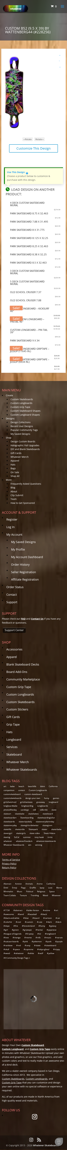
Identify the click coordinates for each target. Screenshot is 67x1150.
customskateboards (12, 798)
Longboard (13, 739)
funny (46, 798)
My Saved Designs (20, 433)
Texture (23, 895)
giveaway (40, 802)
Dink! (6, 887)
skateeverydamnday (45, 821)
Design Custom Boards (23, 441)
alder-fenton (33, 910)
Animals (29, 883)
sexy (28, 945)
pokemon (37, 941)
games (56, 798)
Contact (11, 594)
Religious (41, 891)
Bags (13, 468)
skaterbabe (56, 829)
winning (38, 844)
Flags (23, 887)
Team (14, 499)
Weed (45, 895)
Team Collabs (10, 895)
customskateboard (12, 794)
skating (7, 837)
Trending (35, 895)
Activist (18, 883)
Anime (40, 883)
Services (12, 747)
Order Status (15, 587)
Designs (10, 418)
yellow (51, 953)
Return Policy (9, 867)
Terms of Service (11, 859)
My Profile (18, 549)
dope (7, 925)
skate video (35, 833)
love (7, 937)
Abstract (7, 883)
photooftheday (10, 809)
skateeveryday (10, 825)
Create (9, 395)
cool (19, 922)
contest (21, 790)
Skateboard (14, 754)
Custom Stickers (17, 709)
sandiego (25, 809)
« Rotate (28, 139)
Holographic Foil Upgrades (25, 445)
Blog (13, 487)
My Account (14, 534)
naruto (60, 937)
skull (7, 949)
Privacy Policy (9, 863)
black (44, 914)
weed (7, 953)
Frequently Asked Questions (26, 483)
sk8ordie (44, 809)
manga (17, 937)
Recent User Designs (22, 426)
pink (26, 941)
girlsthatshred (10, 802)
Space (52, 891)
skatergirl (8, 833)
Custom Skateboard (32, 1045)
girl (6, 929)
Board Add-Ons (16, 672)
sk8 (34, 809)
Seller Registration (23, 572)
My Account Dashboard (27, 557)
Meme (59, 887)
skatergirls (21, 833)
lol (40, 933)
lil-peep (30, 933)
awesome (9, 914)
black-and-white (12, 918)
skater (44, 829)
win (29, 844)
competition (9, 790)
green (16, 929)
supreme (29, 949)
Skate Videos (49, 833)
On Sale (15, 472)
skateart (7, 813)
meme (29, 937)
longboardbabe (10, 805)
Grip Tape (13, 724)
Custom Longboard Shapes (25, 414)
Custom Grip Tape (20, 407)
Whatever (56, 895)
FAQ (23, 618)
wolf (41, 953)
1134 (7, 910)
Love (50, 887)
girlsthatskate (26, 802)
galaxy (53, 925)
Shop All (15, 476)
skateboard (48, 813)
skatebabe (19, 813)
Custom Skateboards (22, 399)
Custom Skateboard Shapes (25, 410)
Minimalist (8, 891)
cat (58, 918)
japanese (52, 929)
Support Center (14, 630)
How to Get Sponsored (23, 502)
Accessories (14, 649)
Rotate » (39, 139)
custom (29, 922)
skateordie (20, 829)
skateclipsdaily (25, 821)
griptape (28, 929)
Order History (20, 564)
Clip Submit (17, 495)
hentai (40, 929)
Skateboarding (27, 817)
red (19, 945)
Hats (13, 464)
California (53, 786)
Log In (10, 527)
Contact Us (37, 618)
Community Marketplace (23, 679)
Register (11, 519)
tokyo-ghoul (44, 949)
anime (47, 910)
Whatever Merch (20, 456)
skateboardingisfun (46, 817)
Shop (8, 437)
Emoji (14, 887)
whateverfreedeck (24, 841)
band (21, 914)
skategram (47, 825)
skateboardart (10, 817)
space (17, 949)
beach (21, 786)
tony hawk (39, 837)
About (14, 491)
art (5, 786)
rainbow (8, 945)
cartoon (48, 918)
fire (16, 925)
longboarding (27, 805)
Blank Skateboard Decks (22, 664)
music (48, 937)
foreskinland (29, 925)
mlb (38, 937)
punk (49, 941)
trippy (57, 949)
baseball (33, 914)
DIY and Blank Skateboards (25, 449)
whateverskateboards (46, 841)
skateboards (9, 821)
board (36, 918)
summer (27, 837)
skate (54, 809)
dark (50, 922)
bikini (42, 786)
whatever (8, 841)
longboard (53, 802)
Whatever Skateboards (21, 769)
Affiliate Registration (25, 579)
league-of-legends (13, 933)
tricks (50, 837)
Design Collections (21, 422)
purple (60, 941)
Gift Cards (16, 453)
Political (29, 891)
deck (59, 922)
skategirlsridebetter (30, 825)
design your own (32, 798)
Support (11, 602)
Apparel (15, 460)
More (9, 479)
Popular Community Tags (24, 429)
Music (19, 891)
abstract (18, 910)
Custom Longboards (21, 403)
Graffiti (33, 887)
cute (40, 922)
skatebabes (33, 813)
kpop (42, 887)
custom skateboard (33, 794)
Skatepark (33, 829)
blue (27, 918)
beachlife (32, 786)
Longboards (42, 805)
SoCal (16, 837)
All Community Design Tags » (17, 957)
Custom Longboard (13, 1049)
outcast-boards (12, 941)
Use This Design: (17, 172)
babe (12, 786)
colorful (8, 922)
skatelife (7, 829)
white (31, 953)
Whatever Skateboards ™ (47, 1145)
